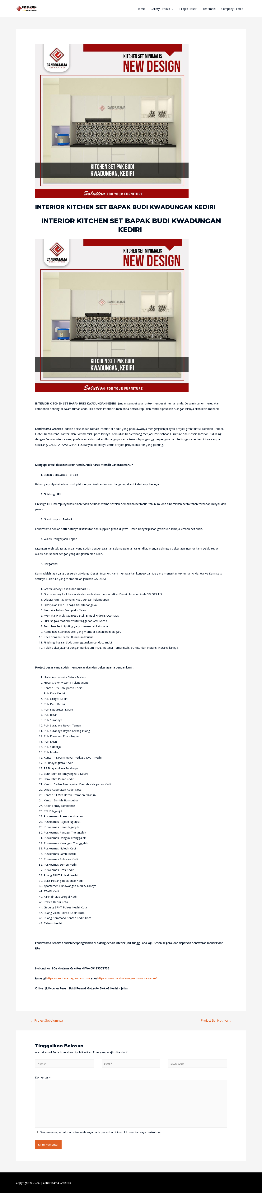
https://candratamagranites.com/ (68, 978)
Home (141, 9)
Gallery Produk (160, 9)
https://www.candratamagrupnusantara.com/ (127, 978)
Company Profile (232, 9)
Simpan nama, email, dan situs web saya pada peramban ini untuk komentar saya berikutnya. (100, 1132)
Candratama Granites (57, 1183)
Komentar (43, 1077)
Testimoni (209, 9)
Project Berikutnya (216, 1020)
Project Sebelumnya (46, 1020)
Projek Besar (188, 9)
